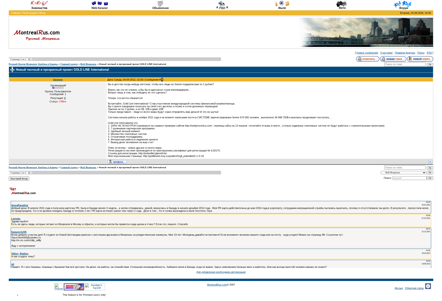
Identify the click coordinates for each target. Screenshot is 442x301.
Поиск (421, 52)
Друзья (399, 288)
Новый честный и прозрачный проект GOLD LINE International (132, 64)
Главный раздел (69, 64)
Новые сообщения (367, 52)
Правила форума (405, 52)
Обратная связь (414, 288)
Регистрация (30, 13)
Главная (15, 13)
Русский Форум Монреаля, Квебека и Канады (33, 64)
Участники (386, 52)
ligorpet (58, 79)
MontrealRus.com (217, 284)
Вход (42, 13)
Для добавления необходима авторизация (221, 272)
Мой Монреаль (88, 64)
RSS (429, 52)
